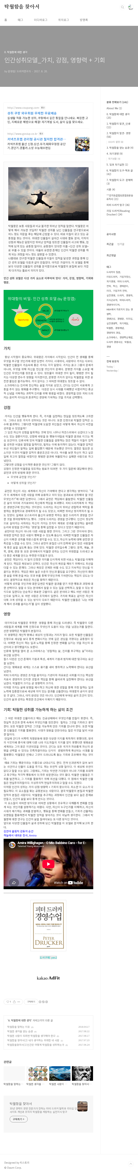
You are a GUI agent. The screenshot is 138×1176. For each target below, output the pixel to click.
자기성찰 (114, 158)
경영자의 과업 (113, 332)
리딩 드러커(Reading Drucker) (118, 212)
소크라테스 (112, 337)
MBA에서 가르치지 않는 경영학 (120, 312)
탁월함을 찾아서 (21, 7)
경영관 (120, 318)
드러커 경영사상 (114, 342)
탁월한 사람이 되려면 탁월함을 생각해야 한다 (31, 1036)
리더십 (129, 318)
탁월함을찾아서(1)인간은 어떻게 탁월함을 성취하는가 (35, 1044)
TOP (131, 1164)
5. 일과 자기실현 (117, 164)
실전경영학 (112, 323)
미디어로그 (40, 20)
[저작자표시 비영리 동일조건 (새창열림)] (43, 1001)
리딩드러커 (112, 276)
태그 (20, 20)
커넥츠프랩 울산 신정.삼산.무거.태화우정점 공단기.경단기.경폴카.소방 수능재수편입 (36, 146)
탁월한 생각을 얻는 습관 (20, 1031)
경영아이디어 (113, 304)
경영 (109, 346)
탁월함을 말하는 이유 (18, 1027)
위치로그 (63, 20)
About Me (114, 108)
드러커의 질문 (113, 272)
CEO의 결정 (115, 142)
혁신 (115, 286)
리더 (109, 290)
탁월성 (128, 342)
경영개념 (119, 328)
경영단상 (111, 318)
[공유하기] (14, 1002)
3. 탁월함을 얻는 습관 (120, 147)
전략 (109, 286)
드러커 (120, 295)
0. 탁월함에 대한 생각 (19, 1020)
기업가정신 (124, 276)
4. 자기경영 (115, 153)
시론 (111, 189)
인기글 (120, 244)
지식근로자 (112, 300)
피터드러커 (124, 300)
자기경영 (111, 281)
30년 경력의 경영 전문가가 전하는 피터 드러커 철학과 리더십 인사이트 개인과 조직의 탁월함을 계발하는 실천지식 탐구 (43, 1110)
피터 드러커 (123, 281)
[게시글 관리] (19, 1002)
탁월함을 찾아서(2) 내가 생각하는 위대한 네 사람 (33, 1040)
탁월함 (110, 328)
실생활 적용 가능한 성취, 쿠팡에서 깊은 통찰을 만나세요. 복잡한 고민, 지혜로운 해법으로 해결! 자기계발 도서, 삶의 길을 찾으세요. (47, 120)
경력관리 (123, 286)
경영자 (129, 295)
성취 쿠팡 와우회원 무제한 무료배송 (32, 113)
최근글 (110, 244)
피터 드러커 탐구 (118, 205)
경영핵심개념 (125, 337)
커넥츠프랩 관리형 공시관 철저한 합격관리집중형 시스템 (36, 139)
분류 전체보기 (117, 102)
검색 (122, 7)
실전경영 (111, 295)
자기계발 (123, 323)
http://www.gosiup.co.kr (22, 133)
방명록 (84, 20)
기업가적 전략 (120, 290)
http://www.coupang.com (23, 107)
